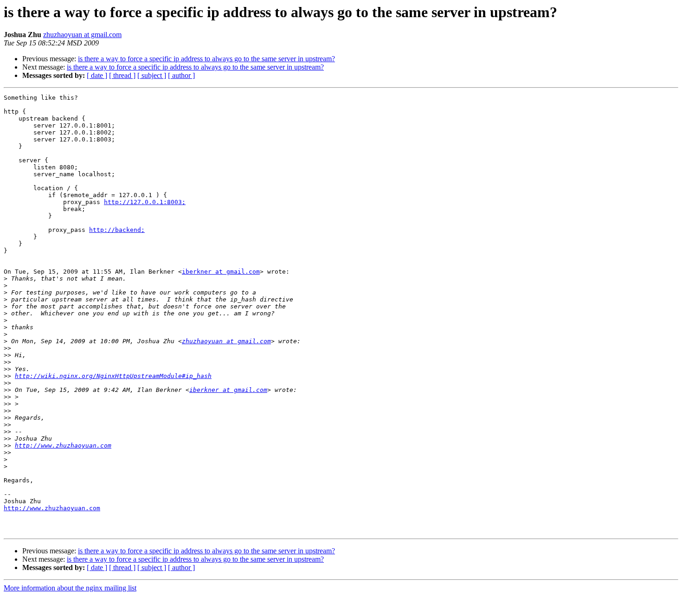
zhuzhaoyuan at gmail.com (82, 34)
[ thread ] (122, 75)
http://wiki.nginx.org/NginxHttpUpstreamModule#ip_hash (113, 375)
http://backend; (117, 229)
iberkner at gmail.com (221, 271)
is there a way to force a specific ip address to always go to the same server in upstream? (206, 59)
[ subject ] (151, 75)
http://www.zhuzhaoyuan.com (63, 445)
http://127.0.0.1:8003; (145, 202)
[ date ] (97, 75)
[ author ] (181, 75)
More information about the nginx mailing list (70, 588)
